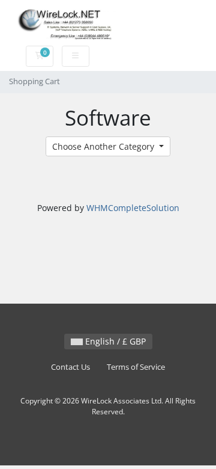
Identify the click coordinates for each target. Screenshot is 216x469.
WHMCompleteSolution (132, 207)
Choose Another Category (104, 146)
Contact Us (70, 367)
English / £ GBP (114, 341)
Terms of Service (136, 367)
